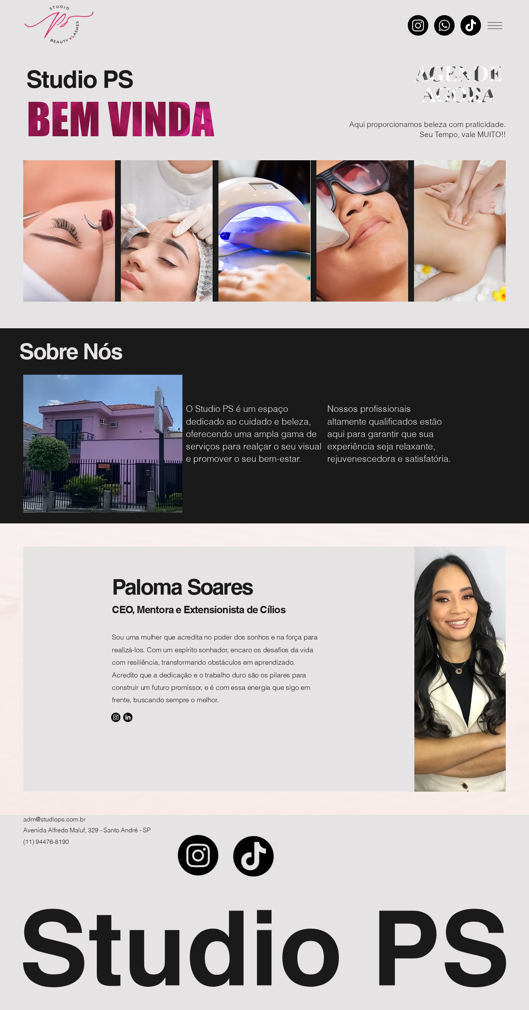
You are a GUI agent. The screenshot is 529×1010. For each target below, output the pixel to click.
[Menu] (494, 26)
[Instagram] (418, 25)
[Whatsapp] (444, 25)
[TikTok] (470, 25)
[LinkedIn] (127, 717)
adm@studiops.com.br (54, 819)
